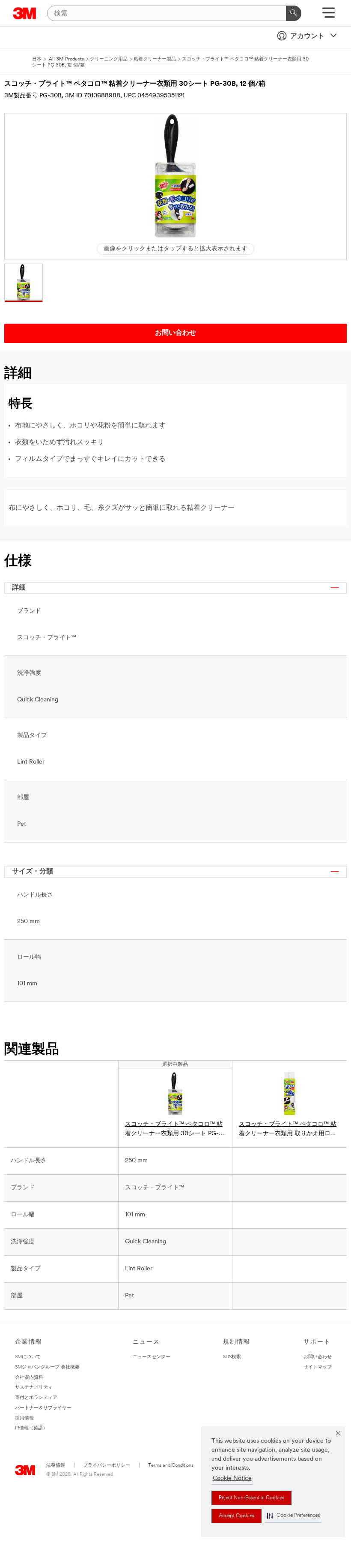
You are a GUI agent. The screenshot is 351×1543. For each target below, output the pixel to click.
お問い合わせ (317, 1357)
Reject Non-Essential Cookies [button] (251, 1498)
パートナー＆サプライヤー (43, 1408)
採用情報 (24, 1418)
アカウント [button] (307, 36)
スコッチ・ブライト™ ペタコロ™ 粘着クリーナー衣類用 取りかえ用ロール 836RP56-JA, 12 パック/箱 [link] (287, 1130)
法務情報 (55, 1465)
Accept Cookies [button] (236, 1516)
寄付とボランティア (36, 1398)
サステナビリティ (34, 1387)
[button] (293, 1516)
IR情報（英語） (31, 1428)
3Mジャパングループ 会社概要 (47, 1367)
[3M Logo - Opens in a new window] (24, 13)
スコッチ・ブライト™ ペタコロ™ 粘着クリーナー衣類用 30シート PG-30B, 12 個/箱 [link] (174, 1130)
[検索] (293, 13)
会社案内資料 (29, 1377)
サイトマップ (317, 1367)
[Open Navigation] (328, 15)
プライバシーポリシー (106, 1465)
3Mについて (28, 1357)
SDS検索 (232, 1357)
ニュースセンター (151, 1357)
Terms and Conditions (170, 1465)
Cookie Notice (232, 1478)
